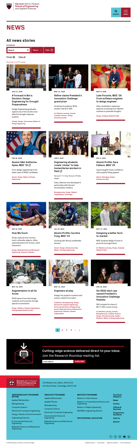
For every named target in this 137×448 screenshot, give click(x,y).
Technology (68, 194)
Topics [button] (35, 50)
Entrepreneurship (60, 118)
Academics (58, 303)
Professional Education (89, 418)
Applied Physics (50, 402)
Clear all (22, 57)
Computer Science (60, 116)
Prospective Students (118, 414)
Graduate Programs (54, 395)
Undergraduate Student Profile (22, 310)
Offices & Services (117, 408)
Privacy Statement (125, 443)
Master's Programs (87, 395)
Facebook (110, 436)
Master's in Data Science (87, 398)
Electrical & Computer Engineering (66, 305)
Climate (14, 121)
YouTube (124, 436)
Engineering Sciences (20, 418)
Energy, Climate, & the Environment (26, 414)
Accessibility (100, 443)
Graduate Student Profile (110, 116)
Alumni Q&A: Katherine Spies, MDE (24, 163)
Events (56, 309)
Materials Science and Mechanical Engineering (26, 428)
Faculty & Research (117, 396)
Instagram (119, 436)
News (115, 400)
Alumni (14, 177)
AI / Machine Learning (61, 113)
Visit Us (116, 418)
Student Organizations (32, 308)
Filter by (10, 45)
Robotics (31, 252)
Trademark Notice (90, 443)
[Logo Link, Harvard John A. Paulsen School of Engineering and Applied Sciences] (22, 6)
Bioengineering (59, 192)
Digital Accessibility (112, 443)
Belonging (105, 177)
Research (24, 252)
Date (47, 50)
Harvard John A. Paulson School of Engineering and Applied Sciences (23, 383)
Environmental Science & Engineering (67, 307)
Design (9, 57)
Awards (72, 113)
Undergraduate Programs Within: (25, 396)
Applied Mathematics (20, 400)
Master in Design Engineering (89, 407)
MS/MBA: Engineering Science (89, 411)
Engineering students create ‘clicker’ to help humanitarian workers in (67, 166)
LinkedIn (129, 436)
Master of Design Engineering (64, 250)
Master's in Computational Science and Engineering (93, 403)
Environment (28, 121)
